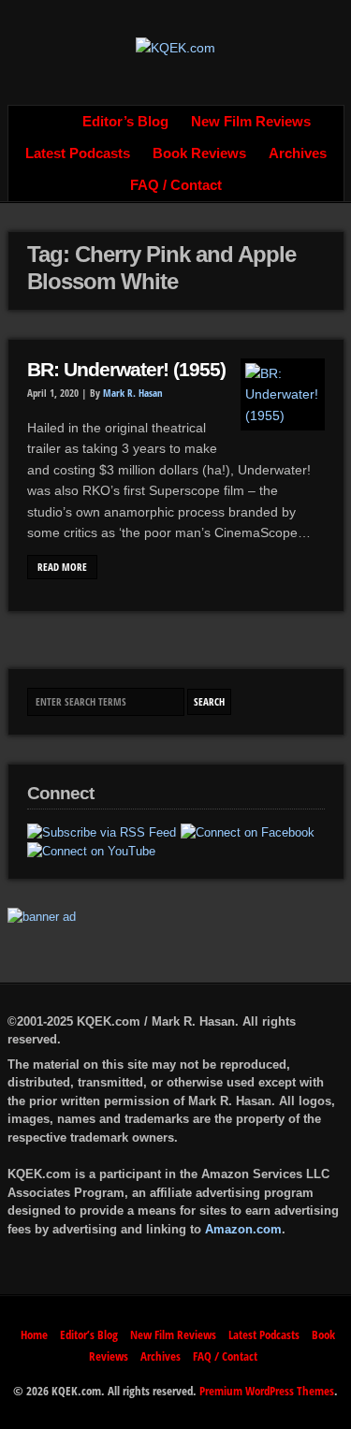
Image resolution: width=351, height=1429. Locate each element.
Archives (298, 153)
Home (50, 122)
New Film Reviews (251, 121)
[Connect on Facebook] (247, 833)
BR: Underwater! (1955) (126, 369)
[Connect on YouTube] (91, 851)
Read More (62, 567)
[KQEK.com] (175, 47)
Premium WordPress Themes (266, 1390)
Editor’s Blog (125, 121)
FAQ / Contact (176, 185)
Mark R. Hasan (133, 393)
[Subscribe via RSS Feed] (101, 833)
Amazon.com (243, 1229)
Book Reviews (199, 153)
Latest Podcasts (77, 153)
